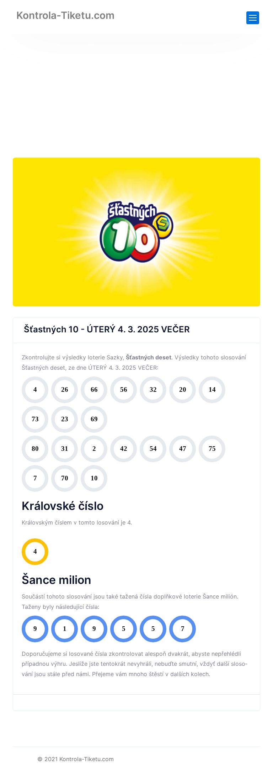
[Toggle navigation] (252, 17)
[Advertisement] (136, 87)
